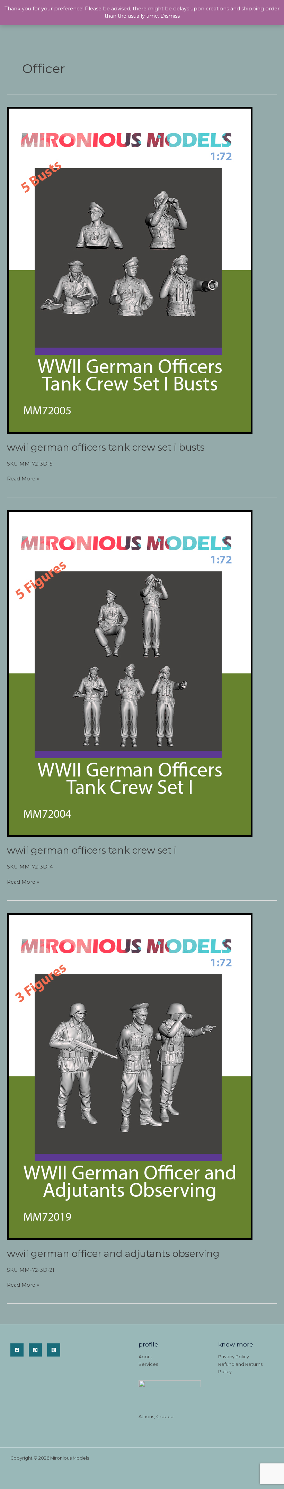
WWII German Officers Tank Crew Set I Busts (106, 447)
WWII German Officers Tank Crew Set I (91, 850)
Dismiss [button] (170, 16)
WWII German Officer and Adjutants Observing (113, 1253)
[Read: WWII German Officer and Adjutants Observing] (129, 1076)
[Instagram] (53, 1350)
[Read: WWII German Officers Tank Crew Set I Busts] (129, 270)
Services (148, 1364)
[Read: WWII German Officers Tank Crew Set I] (129, 673)
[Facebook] (17, 1350)
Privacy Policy (233, 1356)
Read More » (23, 479)
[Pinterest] (35, 1350)
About (145, 1356)
